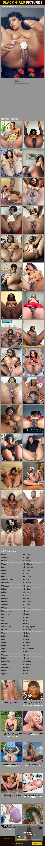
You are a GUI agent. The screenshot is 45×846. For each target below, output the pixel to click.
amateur (6, 558)
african (6, 554)
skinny (27, 633)
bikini (5, 595)
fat (4, 639)
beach (5, 576)
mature (28, 570)
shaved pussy (30, 630)
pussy (27, 608)
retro (27, 611)
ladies (27, 554)
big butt (6, 589)
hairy (5, 658)
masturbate (29, 567)
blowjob (6, 598)
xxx (26, 674)
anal (5, 561)
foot (4, 645)
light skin (28, 564)
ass (4, 564)
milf (26, 573)
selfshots (28, 617)
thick (27, 645)
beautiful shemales (10, 580)
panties (28, 602)
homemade (7, 667)
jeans (5, 674)
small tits (28, 639)
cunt (5, 630)
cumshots (7, 627)
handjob (6, 661)
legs (27, 558)
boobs (5, 602)
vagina (28, 661)
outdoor (28, 595)
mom (27, 580)
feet (4, 642)
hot (4, 671)
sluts (27, 636)
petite (27, 605)
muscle (28, 583)
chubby (6, 614)
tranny (27, 655)
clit (4, 617)
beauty (6, 583)
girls (5, 652)
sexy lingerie (30, 627)
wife (27, 671)
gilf (4, 649)
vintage (28, 664)
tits (26, 652)
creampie (6, 623)
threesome (29, 649)
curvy (5, 633)
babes (5, 570)
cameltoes (7, 611)
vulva (27, 667)
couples (6, 620)
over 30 (28, 598)
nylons (28, 589)
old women (29, 592)
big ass (6, 586)
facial (5, 636)
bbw (5, 573)
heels (5, 664)
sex (26, 620)
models (28, 576)
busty (5, 608)
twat (27, 658)
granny (6, 655)
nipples (28, 586)
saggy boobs (30, 614)
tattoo (27, 642)
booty (5, 605)
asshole (6, 567)
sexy (27, 623)
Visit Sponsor (22, 81)
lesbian (28, 561)
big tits (5, 592)
